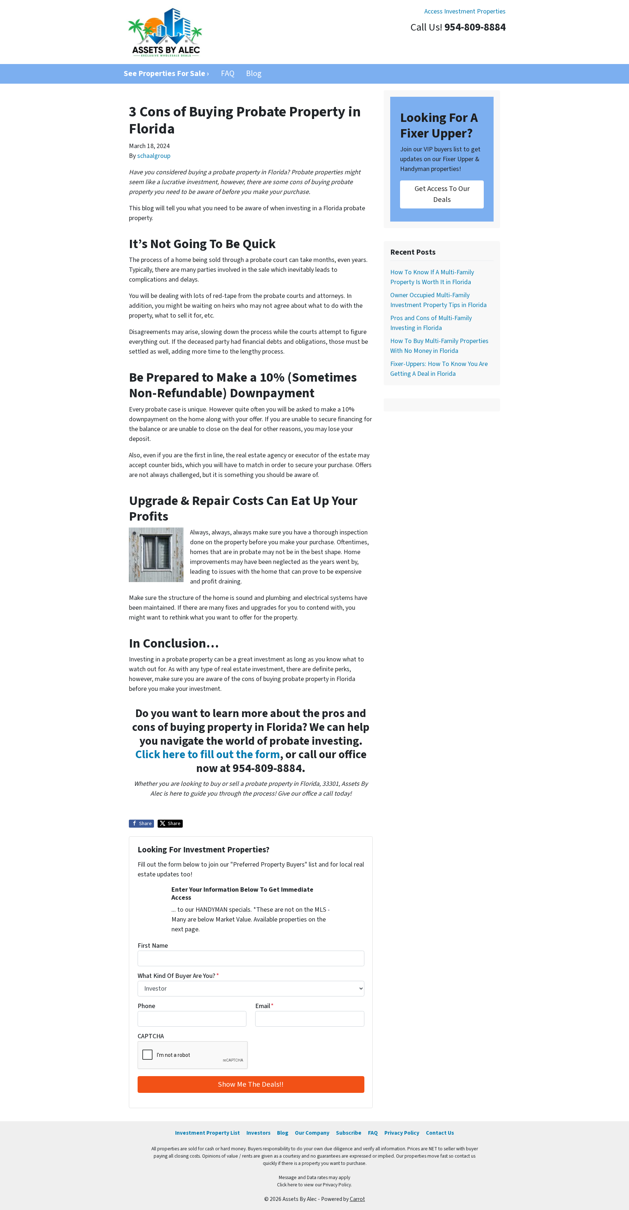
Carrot (357, 1199)
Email (264, 1006)
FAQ (227, 73)
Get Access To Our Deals (442, 194)
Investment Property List (207, 1133)
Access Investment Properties (465, 11)
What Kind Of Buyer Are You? (178, 975)
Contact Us (440, 1133)
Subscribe (348, 1133)
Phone (146, 1006)
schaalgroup (153, 155)
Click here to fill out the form (207, 755)
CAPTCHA (151, 1036)
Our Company (312, 1133)
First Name (153, 945)
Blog (253, 73)
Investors (258, 1133)
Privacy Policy (401, 1133)
